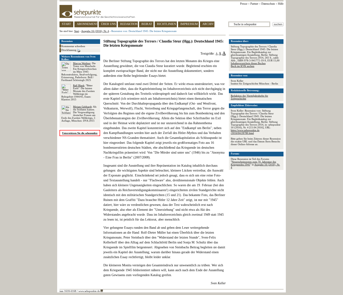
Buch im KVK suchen (242, 66)
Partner (254, 3)
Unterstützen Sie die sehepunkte (80, 133)
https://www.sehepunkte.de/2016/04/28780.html (245, 131)
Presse (243, 3)
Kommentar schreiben (73, 46)
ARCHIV (208, 24)
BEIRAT (146, 24)
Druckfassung (69, 50)
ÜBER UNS (108, 24)
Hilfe (281, 3)
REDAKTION (128, 24)
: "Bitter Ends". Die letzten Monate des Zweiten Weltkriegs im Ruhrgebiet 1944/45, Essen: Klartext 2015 (78, 92)
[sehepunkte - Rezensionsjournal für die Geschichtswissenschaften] (172, 11)
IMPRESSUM (189, 24)
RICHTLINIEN (166, 24)
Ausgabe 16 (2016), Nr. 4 (95, 31)
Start (76, 31)
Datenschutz (268, 3)
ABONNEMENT (87, 24)
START (66, 24)
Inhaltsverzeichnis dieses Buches (248, 63)
